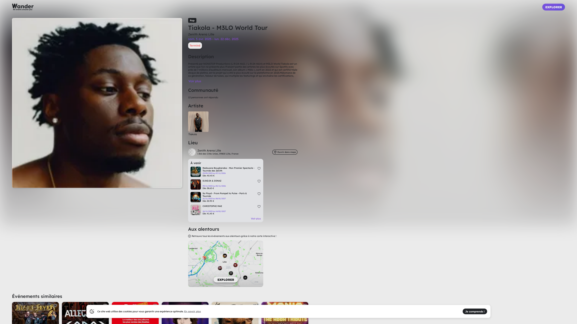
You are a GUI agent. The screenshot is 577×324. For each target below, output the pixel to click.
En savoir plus (192, 311)
